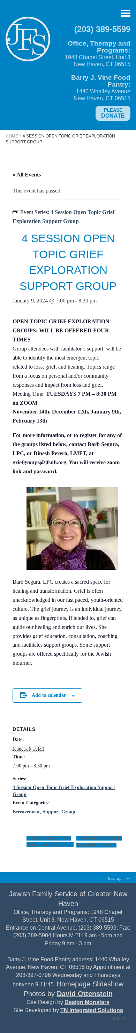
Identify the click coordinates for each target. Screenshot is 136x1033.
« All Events (27, 175)
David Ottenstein (85, 993)
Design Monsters (87, 1002)
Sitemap (114, 878)
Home (12, 136)
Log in (119, 1018)
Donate (113, 113)
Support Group (59, 811)
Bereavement (26, 811)
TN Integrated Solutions (91, 1010)
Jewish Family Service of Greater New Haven (28, 42)
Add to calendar (49, 695)
